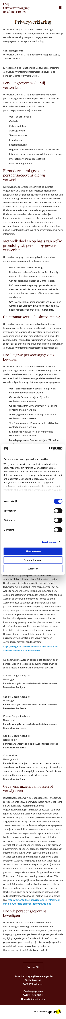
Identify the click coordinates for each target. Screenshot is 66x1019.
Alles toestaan (33, 551)
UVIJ (6, 4)
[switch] (58, 510)
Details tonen (49, 542)
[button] (33, 967)
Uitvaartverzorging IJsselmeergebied (16, 9)
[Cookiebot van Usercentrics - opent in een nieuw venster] (49, 448)
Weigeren (33, 568)
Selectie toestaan (33, 560)
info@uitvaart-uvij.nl (34, 998)
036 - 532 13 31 (34, 994)
